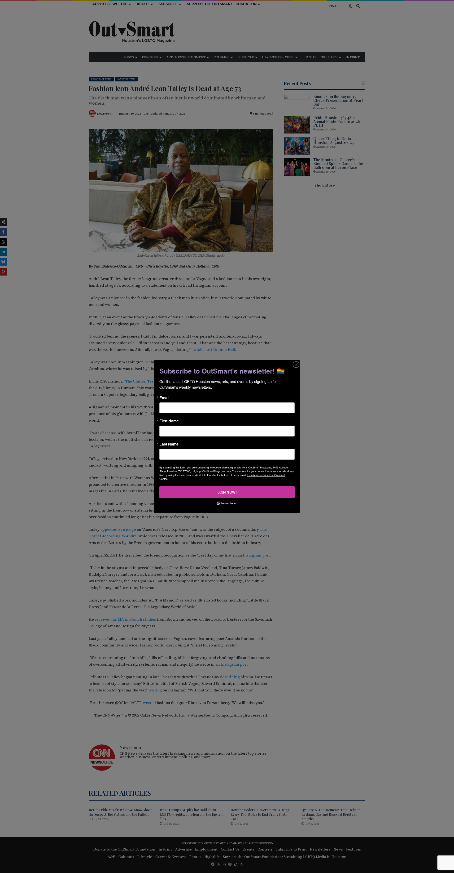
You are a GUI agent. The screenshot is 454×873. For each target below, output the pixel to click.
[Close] (296, 364)
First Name (169, 421)
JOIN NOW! (227, 492)
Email (164, 398)
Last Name (169, 444)
